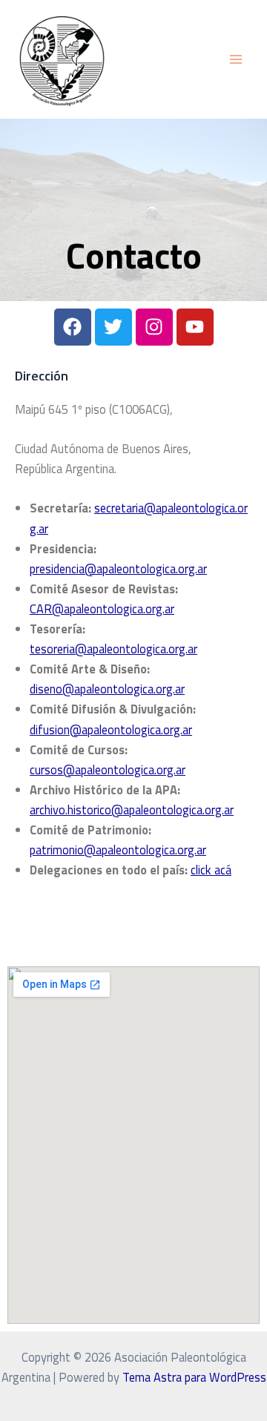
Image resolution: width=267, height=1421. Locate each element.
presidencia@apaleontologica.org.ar (118, 568)
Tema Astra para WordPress (194, 1377)
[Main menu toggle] (235, 59)
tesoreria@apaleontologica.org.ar (113, 648)
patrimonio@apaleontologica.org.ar (118, 849)
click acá (211, 869)
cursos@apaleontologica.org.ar (107, 769)
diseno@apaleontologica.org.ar (107, 688)
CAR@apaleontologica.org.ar (102, 608)
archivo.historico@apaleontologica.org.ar (132, 809)
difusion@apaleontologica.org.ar (111, 729)
